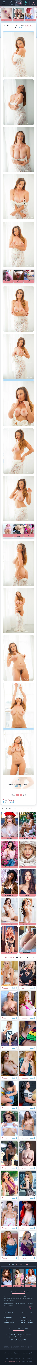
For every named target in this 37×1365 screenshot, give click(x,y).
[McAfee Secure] (30, 1347)
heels (17, 1340)
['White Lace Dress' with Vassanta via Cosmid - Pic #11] (18, 563)
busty (24, 1340)
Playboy (7, 1337)
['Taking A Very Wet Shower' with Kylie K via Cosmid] (9, 1005)
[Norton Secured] (23, 1347)
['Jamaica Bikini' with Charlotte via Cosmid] (27, 1035)
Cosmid (20, 27)
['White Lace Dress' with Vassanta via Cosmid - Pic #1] (18, 54)
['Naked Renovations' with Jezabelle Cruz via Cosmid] (9, 1095)
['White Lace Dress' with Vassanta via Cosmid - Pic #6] (18, 309)
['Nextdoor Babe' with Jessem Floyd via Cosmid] (9, 1215)
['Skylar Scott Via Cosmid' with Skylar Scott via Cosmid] (27, 1185)
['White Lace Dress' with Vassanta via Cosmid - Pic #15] (18, 752)
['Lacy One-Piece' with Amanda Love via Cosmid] (9, 1245)
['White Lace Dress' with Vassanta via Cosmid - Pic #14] (18, 705)
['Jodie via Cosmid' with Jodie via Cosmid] (9, 1035)
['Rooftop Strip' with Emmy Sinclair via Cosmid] (27, 1245)
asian (8, 1334)
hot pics (22, 1334)
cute (20, 1340)
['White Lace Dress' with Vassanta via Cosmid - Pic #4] (18, 197)
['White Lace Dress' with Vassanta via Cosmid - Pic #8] (18, 403)
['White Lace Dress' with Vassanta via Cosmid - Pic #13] (18, 658)
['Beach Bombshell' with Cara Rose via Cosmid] (9, 1185)
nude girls (27, 1334)
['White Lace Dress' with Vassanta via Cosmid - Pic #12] (18, 610)
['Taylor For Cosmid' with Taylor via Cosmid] (27, 1215)
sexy (12, 1334)
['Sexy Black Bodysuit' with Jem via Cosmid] (27, 975)
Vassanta (29, 25)
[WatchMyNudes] (18, 3)
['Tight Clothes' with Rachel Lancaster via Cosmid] (27, 1125)
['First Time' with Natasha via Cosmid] (9, 1065)
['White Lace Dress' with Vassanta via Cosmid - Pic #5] (18, 244)
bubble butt (23, 1337)
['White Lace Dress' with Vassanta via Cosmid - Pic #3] (18, 149)
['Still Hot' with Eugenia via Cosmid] (9, 1125)
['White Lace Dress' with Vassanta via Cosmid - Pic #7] (18, 356)
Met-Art (17, 1337)
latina (12, 1340)
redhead (29, 1337)
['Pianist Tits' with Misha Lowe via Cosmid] (27, 1155)
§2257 (31, 1353)
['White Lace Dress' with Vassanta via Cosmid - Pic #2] (18, 102)
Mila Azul (16, 1334)
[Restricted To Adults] (6, 1347)
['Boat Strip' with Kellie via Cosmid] (9, 1155)
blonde (12, 1337)
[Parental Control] (15, 1347)
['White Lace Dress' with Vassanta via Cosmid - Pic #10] (18, 498)
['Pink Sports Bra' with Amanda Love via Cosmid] (27, 1005)
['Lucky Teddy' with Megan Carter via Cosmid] (27, 1095)
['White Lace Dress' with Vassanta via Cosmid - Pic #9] (18, 451)
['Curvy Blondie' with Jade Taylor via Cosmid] (9, 975)
